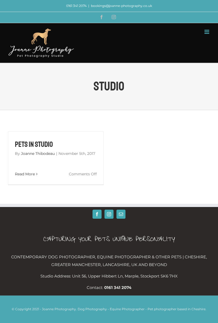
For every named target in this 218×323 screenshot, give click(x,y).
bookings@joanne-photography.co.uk (121, 6)
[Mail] (120, 214)
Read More (25, 174)
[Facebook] (97, 214)
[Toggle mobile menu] (207, 32)
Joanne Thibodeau (38, 153)
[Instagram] (109, 214)
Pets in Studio (34, 144)
